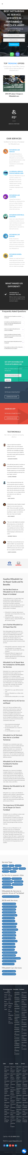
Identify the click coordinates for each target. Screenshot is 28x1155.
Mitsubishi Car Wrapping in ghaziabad (17, 1035)
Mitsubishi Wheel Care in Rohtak (25, 1091)
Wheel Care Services (7, 868)
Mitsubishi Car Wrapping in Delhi (6, 1105)
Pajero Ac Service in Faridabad (9, 971)
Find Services (14, 44)
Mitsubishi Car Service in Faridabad (24, 995)
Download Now (12, 396)
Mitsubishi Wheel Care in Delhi (6, 1091)
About (5, 994)
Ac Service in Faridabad (7, 881)
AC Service (15, 868)
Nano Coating (5, 871)
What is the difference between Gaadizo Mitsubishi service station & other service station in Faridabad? (12, 336)
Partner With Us (6, 1005)
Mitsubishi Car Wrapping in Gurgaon (13, 1107)
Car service (5, 865)
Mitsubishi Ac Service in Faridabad (10, 941)
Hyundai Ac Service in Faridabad (9, 906)
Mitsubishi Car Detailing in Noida (19, 1119)
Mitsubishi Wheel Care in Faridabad (24, 1015)
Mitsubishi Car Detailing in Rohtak (25, 1119)
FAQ (5, 997)
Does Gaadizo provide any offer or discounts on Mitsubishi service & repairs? (13, 348)
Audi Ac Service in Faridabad (8, 944)
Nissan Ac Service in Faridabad (9, 932)
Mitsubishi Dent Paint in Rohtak (25, 1076)
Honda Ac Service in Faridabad (9, 909)
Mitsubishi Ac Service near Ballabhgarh (11, 896)
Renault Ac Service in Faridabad (9, 926)
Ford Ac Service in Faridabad (8, 921)
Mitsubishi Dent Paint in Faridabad (24, 1002)
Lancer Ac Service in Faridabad (9, 974)
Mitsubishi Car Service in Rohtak (25, 1069)
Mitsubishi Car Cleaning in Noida (19, 1083)
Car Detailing (13, 871)
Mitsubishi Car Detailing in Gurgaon (13, 1123)
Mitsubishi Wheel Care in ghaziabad (17, 1019)
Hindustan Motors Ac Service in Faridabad (11, 958)
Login (5, 1009)
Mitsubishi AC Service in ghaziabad (17, 1027)
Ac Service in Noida (7, 884)
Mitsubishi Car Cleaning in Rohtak (25, 1083)
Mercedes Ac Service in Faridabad (9, 952)
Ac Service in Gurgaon (16, 878)
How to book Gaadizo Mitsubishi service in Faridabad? (13, 342)
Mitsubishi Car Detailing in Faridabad (24, 1046)
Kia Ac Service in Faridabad (8, 964)
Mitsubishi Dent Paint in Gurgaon (13, 1076)
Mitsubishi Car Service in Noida (19, 1069)
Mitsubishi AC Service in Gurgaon (13, 1099)
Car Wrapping (22, 868)
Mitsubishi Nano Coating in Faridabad (24, 1038)
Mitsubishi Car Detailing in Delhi (6, 1119)
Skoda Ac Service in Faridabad (9, 938)
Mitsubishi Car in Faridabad (24, 1008)
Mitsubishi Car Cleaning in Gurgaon (13, 1084)
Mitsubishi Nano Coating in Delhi (6, 1112)
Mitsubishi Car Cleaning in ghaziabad (17, 1012)
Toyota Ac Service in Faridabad (9, 912)
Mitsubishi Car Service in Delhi (6, 1069)
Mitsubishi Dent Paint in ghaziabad (17, 1004)
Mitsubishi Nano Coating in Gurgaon (13, 1115)
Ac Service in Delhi (6, 878)
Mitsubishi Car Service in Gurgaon (13, 1069)
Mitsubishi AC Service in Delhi (6, 1098)
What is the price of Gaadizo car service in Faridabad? (12, 317)
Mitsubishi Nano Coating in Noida (19, 1112)
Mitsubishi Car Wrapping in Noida (19, 1105)
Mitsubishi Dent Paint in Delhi (6, 1076)
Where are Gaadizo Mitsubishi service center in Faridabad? (12, 329)
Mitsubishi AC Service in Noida (19, 1098)
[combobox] (14, 35)
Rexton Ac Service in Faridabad (9, 961)
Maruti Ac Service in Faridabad (9, 903)
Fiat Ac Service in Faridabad (8, 949)
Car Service (10, 994)
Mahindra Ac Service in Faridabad (9, 915)
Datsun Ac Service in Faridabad (9, 935)
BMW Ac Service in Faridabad (9, 946)
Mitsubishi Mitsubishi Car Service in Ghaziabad (17, 996)
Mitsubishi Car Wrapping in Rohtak (25, 1105)
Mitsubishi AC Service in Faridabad (24, 1022)
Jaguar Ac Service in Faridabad (9, 955)
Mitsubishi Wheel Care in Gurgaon (13, 1092)
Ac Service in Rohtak (18, 881)
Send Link (8, 380)
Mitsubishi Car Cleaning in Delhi (6, 1083)
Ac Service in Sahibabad (7, 887)
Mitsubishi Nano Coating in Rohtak (25, 1112)
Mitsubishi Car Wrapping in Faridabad (24, 1030)
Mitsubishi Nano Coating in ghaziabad (17, 1043)
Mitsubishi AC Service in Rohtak (25, 1098)
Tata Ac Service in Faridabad (8, 918)
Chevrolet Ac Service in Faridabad (9, 923)
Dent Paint (11, 865)
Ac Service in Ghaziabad (17, 884)
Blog (5, 1001)
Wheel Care (10, 1006)
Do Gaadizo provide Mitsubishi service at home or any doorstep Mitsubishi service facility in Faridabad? (12, 323)
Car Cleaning (18, 865)
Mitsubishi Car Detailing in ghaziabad (17, 1050)
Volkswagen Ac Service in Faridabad (10, 929)
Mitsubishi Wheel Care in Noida (19, 1091)
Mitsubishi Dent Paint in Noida (19, 1076)
